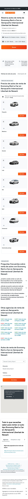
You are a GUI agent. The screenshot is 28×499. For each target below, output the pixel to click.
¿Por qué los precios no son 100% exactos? (11, 494)
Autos (17, 463)
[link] (14, 380)
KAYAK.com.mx (11, 463)
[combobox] (9, 28)
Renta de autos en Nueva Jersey (13, 466)
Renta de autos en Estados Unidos (13, 465)
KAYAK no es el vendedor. (9, 488)
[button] (26, 8)
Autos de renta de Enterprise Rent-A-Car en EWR (20, 334)
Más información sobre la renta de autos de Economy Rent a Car (13, 451)
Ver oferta (22, 115)
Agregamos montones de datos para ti (12, 491)
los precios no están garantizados (14, 484)
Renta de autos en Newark (13, 468)
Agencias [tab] (5, 439)
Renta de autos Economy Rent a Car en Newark (13, 469)
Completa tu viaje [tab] (15, 439)
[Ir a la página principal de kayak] (10, 13)
